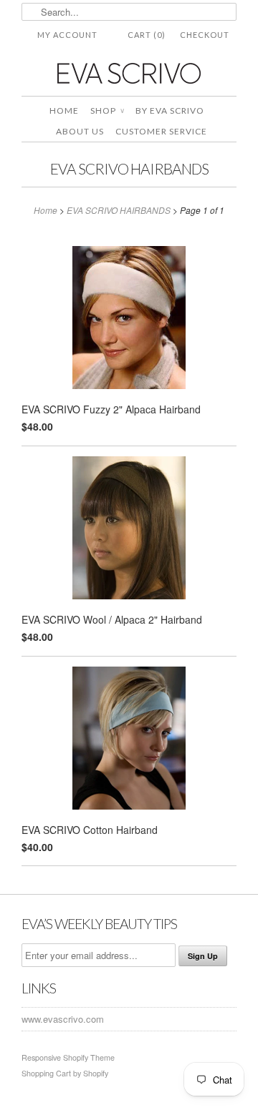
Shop (107, 110)
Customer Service (161, 131)
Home (64, 110)
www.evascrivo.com (63, 1019)
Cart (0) (147, 34)
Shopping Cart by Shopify (65, 1073)
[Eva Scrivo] (129, 73)
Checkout (204, 34)
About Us (80, 131)
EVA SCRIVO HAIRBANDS (129, 168)
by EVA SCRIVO (169, 110)
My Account (67, 34)
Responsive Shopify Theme (68, 1057)
